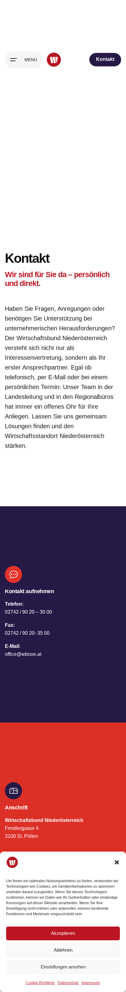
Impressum (91, 983)
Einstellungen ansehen (63, 966)
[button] (117, 862)
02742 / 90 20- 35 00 (27, 633)
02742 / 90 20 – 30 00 (28, 612)
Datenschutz (68, 983)
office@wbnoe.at (23, 654)
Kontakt (105, 59)
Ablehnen (63, 950)
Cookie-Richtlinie (40, 983)
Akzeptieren (63, 933)
